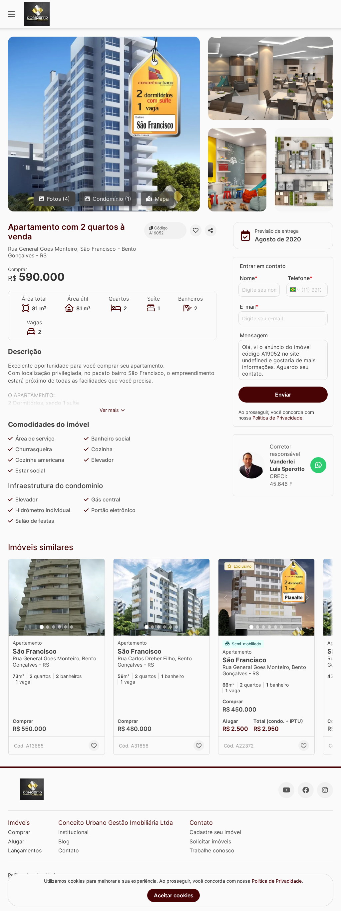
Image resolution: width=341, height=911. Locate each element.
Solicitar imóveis (210, 841)
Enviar (283, 394)
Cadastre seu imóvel (215, 832)
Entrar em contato (263, 266)
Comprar (19, 832)
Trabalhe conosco (211, 850)
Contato (68, 850)
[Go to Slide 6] (71, 627)
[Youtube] (286, 790)
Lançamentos (25, 850)
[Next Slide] (98, 597)
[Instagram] (325, 790)
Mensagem (254, 335)
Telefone (300, 278)
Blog (64, 841)
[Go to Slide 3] (53, 627)
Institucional (73, 832)
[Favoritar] (195, 230)
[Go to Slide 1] (42, 627)
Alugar (16, 841)
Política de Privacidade (277, 418)
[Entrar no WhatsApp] (318, 465)
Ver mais (109, 410)
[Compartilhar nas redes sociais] (210, 230)
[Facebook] (306, 790)
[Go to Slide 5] (65, 627)
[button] (57, 597)
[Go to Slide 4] (59, 627)
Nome (248, 278)
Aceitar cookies (173, 895)
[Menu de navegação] (11, 14)
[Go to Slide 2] (47, 627)
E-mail (249, 306)
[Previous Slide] (16, 597)
